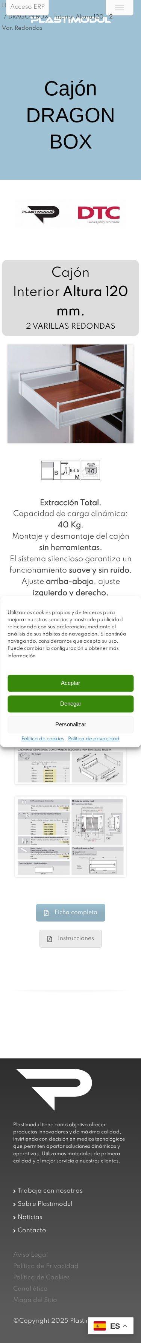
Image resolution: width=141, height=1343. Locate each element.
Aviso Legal (30, 1255)
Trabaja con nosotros (50, 1191)
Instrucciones (76, 939)
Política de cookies (42, 739)
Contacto (32, 1230)
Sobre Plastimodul (45, 1204)
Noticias (30, 1217)
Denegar (70, 704)
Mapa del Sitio (35, 1300)
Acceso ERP (27, 7)
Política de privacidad (94, 739)
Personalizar (70, 724)
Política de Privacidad (46, 1266)
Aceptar (70, 683)
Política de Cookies (41, 1277)
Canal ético (30, 1289)
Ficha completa (76, 913)
